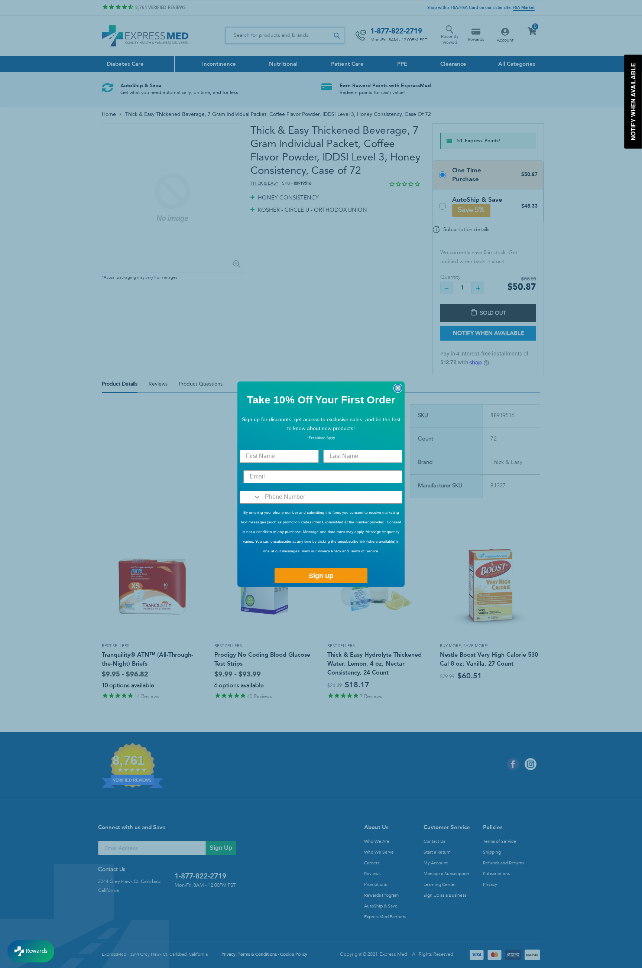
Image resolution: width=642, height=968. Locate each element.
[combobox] (250, 497)
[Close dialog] (398, 388)
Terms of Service (364, 551)
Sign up (321, 575)
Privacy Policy (329, 551)
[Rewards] (30, 951)
